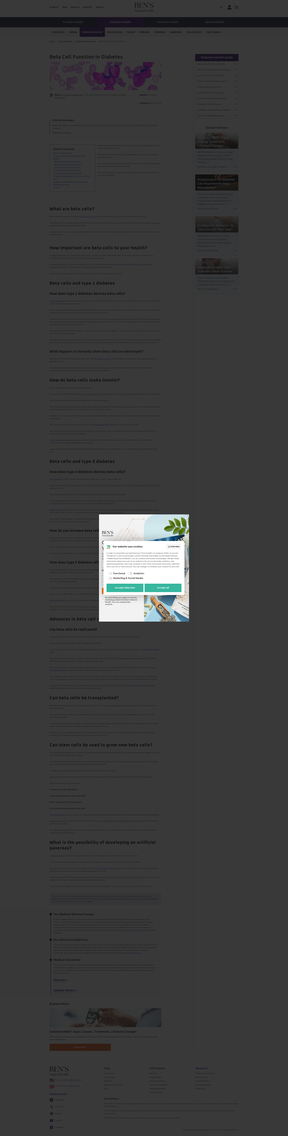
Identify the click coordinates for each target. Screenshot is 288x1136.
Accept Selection (125, 587)
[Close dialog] (186, 517)
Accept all (163, 587)
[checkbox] (116, 573)
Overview (175, 546)
